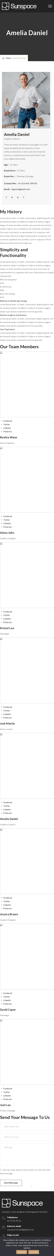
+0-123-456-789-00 (27, 183)
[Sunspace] (19, 6)
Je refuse (34, 1252)
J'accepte (22, 1252)
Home (8, 58)
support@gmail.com (20, 189)
